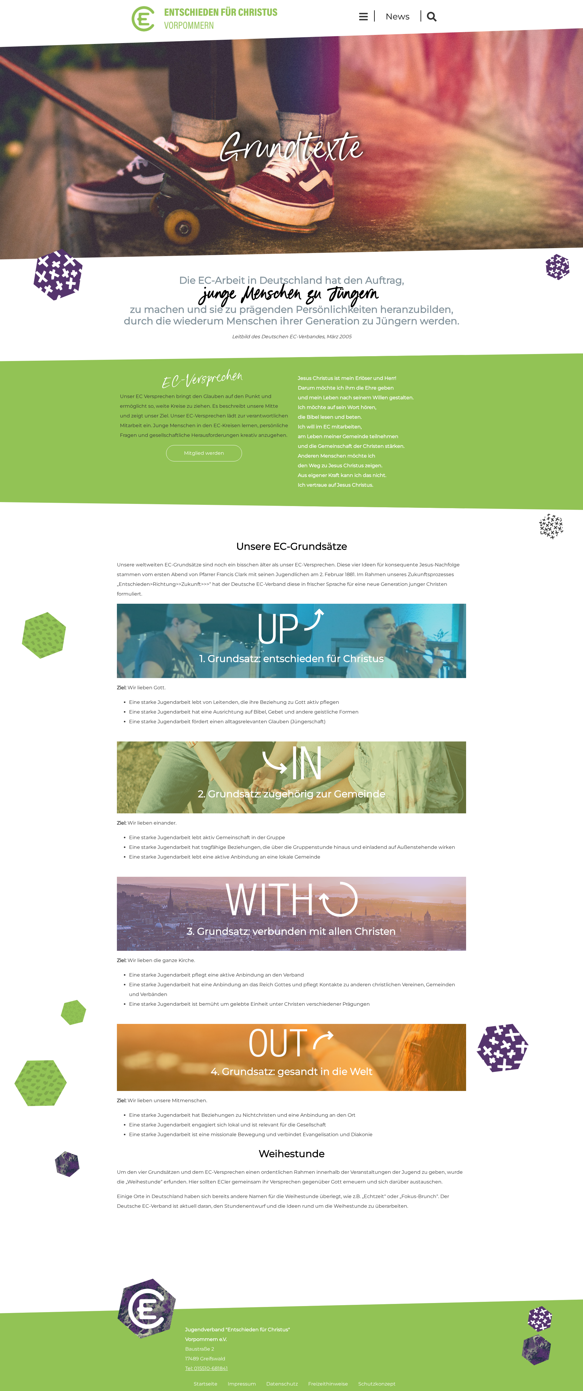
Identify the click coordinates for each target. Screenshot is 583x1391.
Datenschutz (282, 1384)
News (398, 16)
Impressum (242, 1384)
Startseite (205, 1384)
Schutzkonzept (377, 1384)
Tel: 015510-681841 (206, 1368)
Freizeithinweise (328, 1384)
